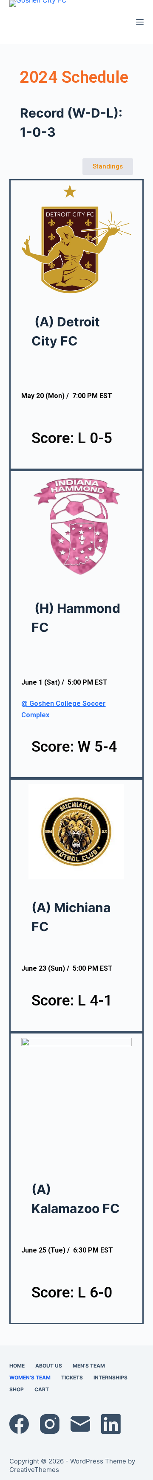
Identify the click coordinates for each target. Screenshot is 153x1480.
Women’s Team (30, 1377)
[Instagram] (50, 1424)
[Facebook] (19, 1424)
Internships (111, 1377)
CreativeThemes (34, 1470)
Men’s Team (89, 1365)
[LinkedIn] (111, 1424)
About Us (48, 1365)
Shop (16, 1389)
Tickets (72, 1377)
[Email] (80, 1424)
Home (17, 1365)
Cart (41, 1389)
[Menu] (140, 22)
